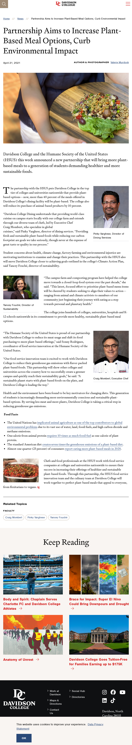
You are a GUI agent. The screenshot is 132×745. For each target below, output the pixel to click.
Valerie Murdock (120, 62)
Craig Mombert (13, 517)
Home (6, 18)
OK (24, 738)
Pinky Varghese (36, 517)
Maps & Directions (56, 702)
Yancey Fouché (58, 517)
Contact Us (54, 711)
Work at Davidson (55, 692)
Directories (78, 697)
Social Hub (78, 691)
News (20, 18)
